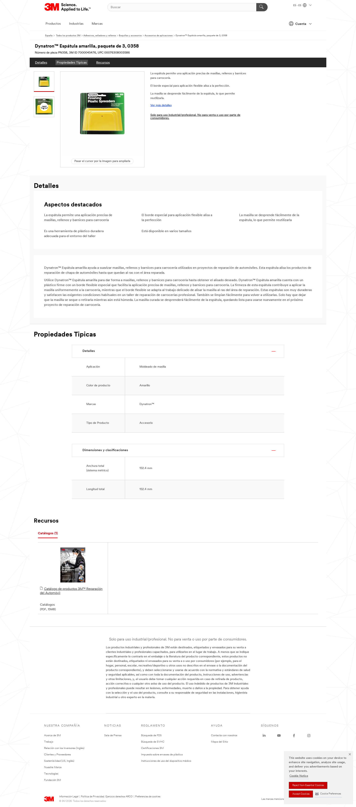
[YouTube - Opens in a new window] (279, 735)
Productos (53, 24)
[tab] (48, 533)
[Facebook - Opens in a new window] (294, 735)
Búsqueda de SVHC (152, 742)
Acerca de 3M (52, 735)
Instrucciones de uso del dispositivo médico (166, 761)
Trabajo (48, 742)
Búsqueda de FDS (151, 735)
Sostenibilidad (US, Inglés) (59, 761)
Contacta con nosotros (224, 735)
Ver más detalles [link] (161, 105)
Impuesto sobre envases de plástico (162, 754)
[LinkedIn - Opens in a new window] (264, 735)
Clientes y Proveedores (57, 754)
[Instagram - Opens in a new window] (309, 735)
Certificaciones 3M (152, 748)
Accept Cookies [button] (300, 794)
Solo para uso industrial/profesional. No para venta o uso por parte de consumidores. (195, 117)
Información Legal (68, 796)
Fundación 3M (52, 780)
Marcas (97, 24)
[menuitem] (41, 62)
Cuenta (300, 24)
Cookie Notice (298, 776)
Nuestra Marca (53, 767)
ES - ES (297, 5)
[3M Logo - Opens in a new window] (67, 7)
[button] (328, 794)
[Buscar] (262, 7)
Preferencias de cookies (147, 796)
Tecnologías (51, 773)
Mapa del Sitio (219, 742)
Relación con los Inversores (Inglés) (64, 748)
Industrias (76, 24)
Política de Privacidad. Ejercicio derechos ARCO (107, 796)
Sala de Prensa (113, 735)
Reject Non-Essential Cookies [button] (308, 785)
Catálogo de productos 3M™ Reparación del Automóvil (71, 591)
